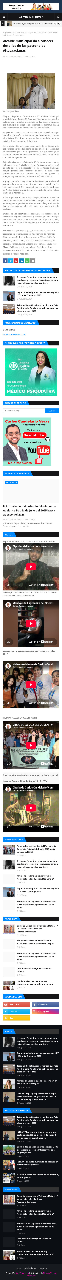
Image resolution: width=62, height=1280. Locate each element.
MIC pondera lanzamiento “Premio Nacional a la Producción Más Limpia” (35, 877)
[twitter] (16, 1011)
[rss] (16, 1017)
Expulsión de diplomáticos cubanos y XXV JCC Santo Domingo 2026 (38, 294)
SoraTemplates (22, 1273)
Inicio (18, 1268)
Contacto (43, 1268)
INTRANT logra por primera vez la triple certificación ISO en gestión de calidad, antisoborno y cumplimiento (36, 1096)
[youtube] (16, 1004)
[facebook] (45, 1004)
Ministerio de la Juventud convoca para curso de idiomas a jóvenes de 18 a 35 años (36, 904)
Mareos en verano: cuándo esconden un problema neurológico (37, 1082)
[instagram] (45, 1011)
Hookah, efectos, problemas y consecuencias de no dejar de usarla (35, 983)
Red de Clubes (30, 1268)
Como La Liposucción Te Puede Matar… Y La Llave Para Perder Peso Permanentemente (37, 928)
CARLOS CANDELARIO (14, 56)
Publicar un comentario (14, 334)
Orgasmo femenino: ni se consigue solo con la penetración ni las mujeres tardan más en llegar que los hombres (37, 280)
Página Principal (10, 32)
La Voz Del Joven (31, 17)
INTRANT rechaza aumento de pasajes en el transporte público (37, 1163)
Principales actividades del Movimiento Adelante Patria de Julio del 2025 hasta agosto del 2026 (29, 510)
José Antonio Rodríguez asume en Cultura (34, 970)
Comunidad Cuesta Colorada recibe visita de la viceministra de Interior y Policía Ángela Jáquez (37, 1149)
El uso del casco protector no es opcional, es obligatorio (38, 1176)
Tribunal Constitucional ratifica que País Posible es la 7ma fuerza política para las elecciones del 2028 (37, 308)
